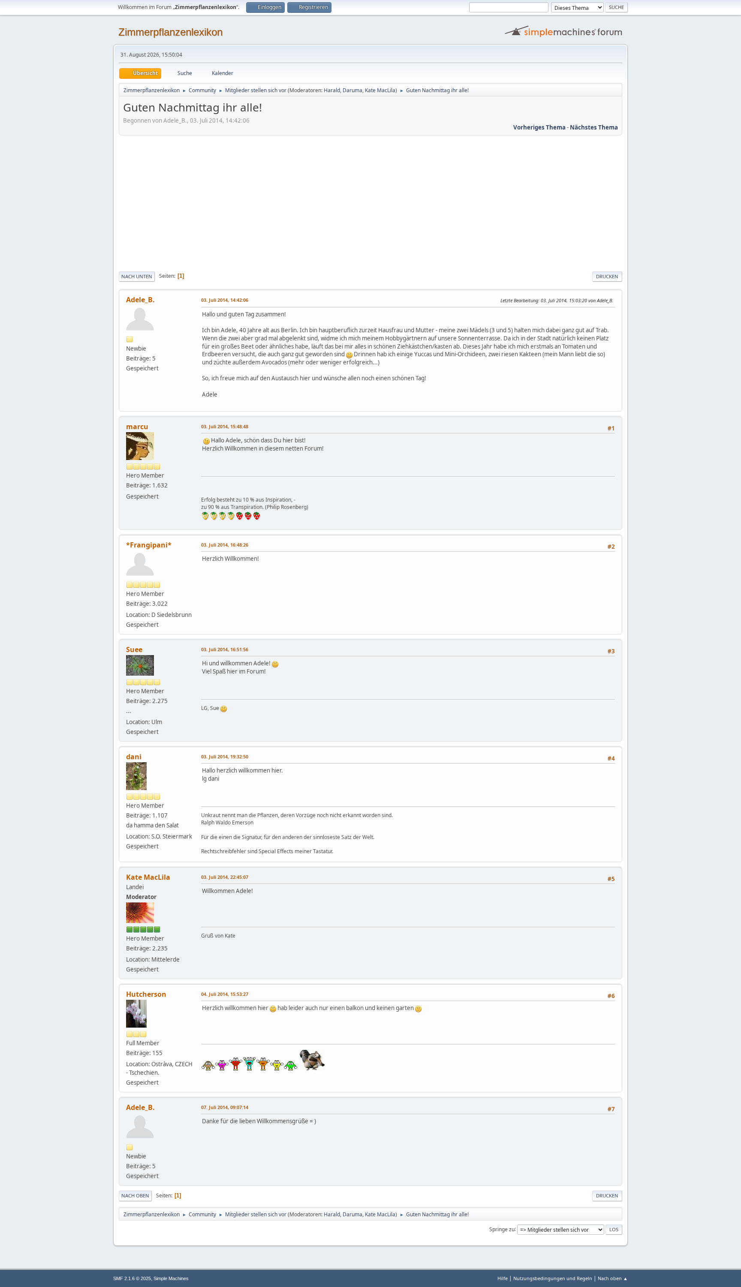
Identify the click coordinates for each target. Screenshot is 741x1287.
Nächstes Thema (594, 127)
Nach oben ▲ (613, 1278)
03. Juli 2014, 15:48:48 (224, 426)
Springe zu (502, 1229)
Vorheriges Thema (539, 127)
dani (134, 756)
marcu (137, 426)
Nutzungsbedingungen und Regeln (552, 1278)
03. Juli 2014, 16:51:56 (224, 649)
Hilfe (502, 1278)
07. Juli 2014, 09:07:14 (224, 1107)
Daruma (352, 90)
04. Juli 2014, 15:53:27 (224, 994)
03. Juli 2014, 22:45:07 (224, 877)
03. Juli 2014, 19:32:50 (224, 756)
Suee (134, 649)
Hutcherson (146, 994)
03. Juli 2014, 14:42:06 (224, 300)
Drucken (607, 276)
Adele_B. (140, 299)
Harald (332, 90)
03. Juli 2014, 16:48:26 (224, 544)
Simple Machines (171, 1278)
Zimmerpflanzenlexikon (170, 32)
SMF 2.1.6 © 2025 (132, 1278)
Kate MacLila (380, 90)
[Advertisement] (370, 202)
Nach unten (136, 276)
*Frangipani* (149, 545)
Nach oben (135, 1195)
